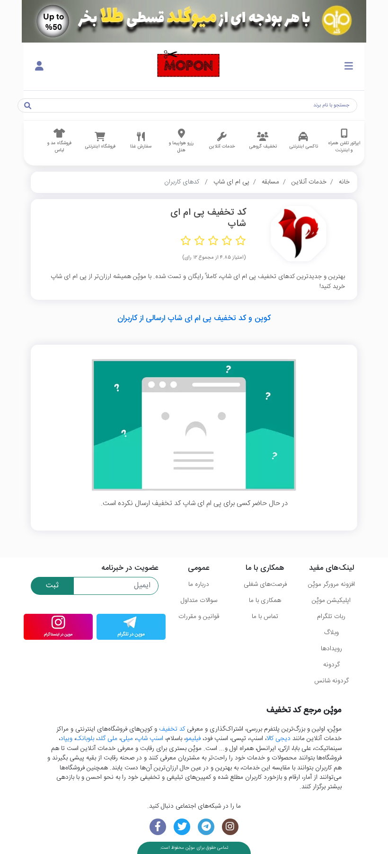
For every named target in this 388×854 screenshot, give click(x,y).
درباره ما (198, 584)
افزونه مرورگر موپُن (331, 584)
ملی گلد (107, 738)
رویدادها (331, 649)
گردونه (331, 665)
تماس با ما (265, 616)
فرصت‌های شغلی (265, 584)
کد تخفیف (172, 729)
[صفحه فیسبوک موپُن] (158, 827)
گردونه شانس (331, 681)
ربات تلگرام (331, 616)
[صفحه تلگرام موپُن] (206, 827)
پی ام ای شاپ (231, 182)
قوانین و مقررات (198, 616)
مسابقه (270, 182)
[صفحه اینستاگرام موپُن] (230, 827)
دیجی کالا (278, 738)
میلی (127, 738)
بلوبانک (85, 738)
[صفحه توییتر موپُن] (182, 827)
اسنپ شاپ (149, 738)
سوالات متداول (199, 600)
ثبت (52, 585)
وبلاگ (331, 632)
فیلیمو (193, 738)
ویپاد (66, 738)
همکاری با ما (265, 600)
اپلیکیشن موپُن (331, 600)
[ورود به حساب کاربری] (39, 66)
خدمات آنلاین (308, 182)
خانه (344, 182)
